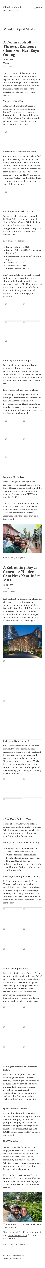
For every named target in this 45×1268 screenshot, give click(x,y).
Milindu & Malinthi (12, 7)
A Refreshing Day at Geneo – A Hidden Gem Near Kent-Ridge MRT (22, 574)
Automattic (20, 1258)
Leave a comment (9, 66)
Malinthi (6, 63)
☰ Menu (38, 8)
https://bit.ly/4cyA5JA (17, 1235)
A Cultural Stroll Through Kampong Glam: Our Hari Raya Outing (21, 48)
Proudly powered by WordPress (13, 1256)
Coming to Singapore (17, 558)
